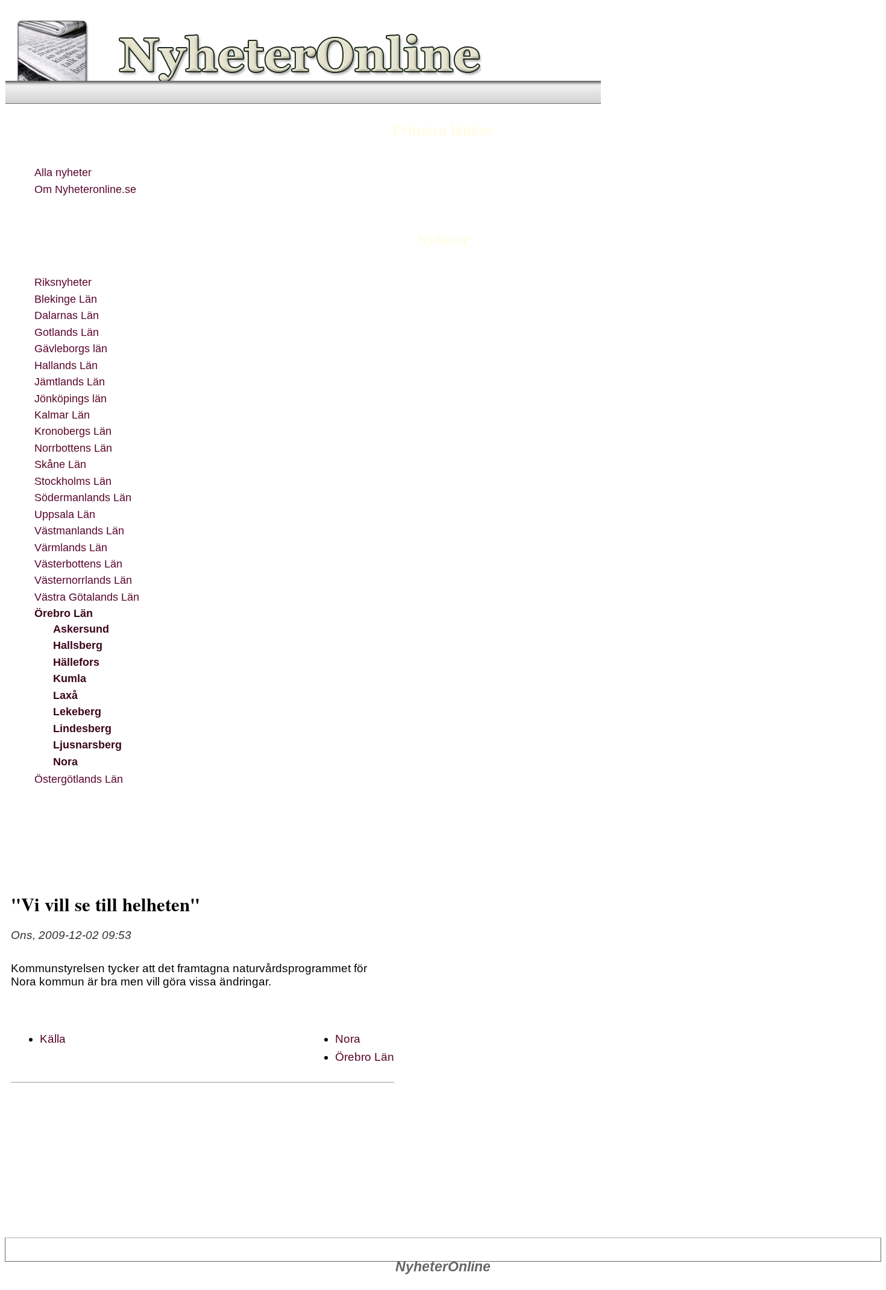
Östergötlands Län (78, 779)
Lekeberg (77, 711)
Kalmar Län (62, 414)
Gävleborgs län (70, 348)
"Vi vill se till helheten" (105, 904)
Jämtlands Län (69, 381)
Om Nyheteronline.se (85, 189)
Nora (65, 761)
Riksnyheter (63, 282)
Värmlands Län (70, 547)
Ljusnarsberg (87, 744)
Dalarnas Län (66, 315)
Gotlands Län (66, 332)
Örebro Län (63, 613)
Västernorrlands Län (83, 580)
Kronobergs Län (73, 431)
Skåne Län (60, 464)
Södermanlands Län (82, 497)
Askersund (81, 628)
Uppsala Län (64, 514)
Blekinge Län (65, 298)
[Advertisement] (257, 836)
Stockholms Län (73, 481)
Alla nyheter (63, 172)
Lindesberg (82, 728)
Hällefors (76, 662)
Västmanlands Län (79, 530)
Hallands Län (66, 365)
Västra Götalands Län (86, 596)
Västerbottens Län (78, 563)
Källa (53, 1038)
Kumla (69, 678)
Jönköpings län (70, 398)
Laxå (65, 695)
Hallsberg (77, 645)
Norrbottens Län (73, 447)
